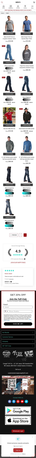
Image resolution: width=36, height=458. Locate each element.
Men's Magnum (27, 97)
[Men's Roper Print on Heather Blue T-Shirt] (27, 24)
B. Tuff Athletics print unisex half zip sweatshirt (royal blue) (26, 159)
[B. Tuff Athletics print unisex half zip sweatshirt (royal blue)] (27, 144)
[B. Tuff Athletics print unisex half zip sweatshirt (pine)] (9, 144)
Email (6, 304)
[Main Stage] (18, 360)
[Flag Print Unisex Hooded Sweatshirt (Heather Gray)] (27, 52)
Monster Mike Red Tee (9, 128)
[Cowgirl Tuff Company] (9, 401)
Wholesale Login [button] (18, 431)
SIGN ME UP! (18, 324)
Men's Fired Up (27, 188)
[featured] (22, 401)
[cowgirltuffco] (26, 401)
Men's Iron (9, 97)
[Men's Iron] (9, 84)
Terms (8, 320)
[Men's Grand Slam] (9, 52)
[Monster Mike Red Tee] (9, 115)
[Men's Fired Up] (27, 175)
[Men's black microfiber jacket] (27, 115)
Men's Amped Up (9, 188)
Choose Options (9, 33)
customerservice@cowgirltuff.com (18, 373)
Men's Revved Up (9, 220)
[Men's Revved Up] (9, 207)
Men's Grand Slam (9, 65)
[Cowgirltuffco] (13, 401)
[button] (9, 68)
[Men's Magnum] (27, 84)
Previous (14, 235)
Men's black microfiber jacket (26, 128)
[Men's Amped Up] (9, 175)
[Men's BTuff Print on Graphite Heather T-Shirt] (9, 24)
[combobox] (6, 311)
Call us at (18, 369)
